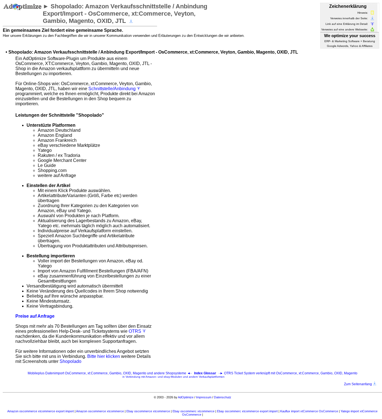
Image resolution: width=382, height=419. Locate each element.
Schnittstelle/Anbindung (112, 88)
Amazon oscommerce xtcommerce (100, 411)
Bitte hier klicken (103, 356)
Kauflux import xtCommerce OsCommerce (309, 411)
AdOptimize (186, 397)
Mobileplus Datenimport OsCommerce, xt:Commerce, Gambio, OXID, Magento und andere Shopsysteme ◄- (110, 373)
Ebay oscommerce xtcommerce (148, 411)
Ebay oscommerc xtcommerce (194, 411)
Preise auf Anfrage (35, 316)
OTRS (135, 331)
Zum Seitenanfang (358, 384)
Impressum (203, 397)
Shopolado (70, 361)
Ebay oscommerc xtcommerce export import (248, 411)
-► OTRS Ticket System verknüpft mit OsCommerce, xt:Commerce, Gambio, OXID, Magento (239, 374)
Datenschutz (222, 397)
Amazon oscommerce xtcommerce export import (41, 411)
